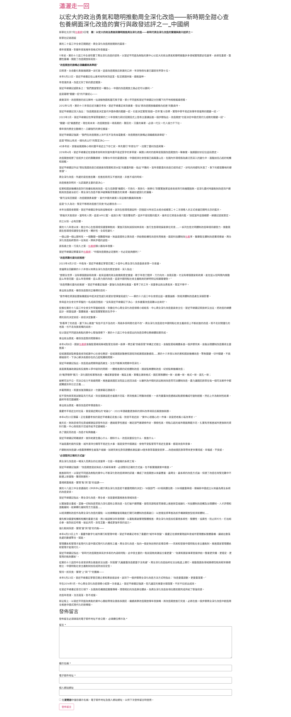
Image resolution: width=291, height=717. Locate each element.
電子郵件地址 (67, 675)
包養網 (78, 32)
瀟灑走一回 (74, 6)
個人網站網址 (66, 688)
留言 (62, 625)
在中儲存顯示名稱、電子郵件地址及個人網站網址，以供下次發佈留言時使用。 (108, 700)
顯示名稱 (65, 663)
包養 (187, 236)
